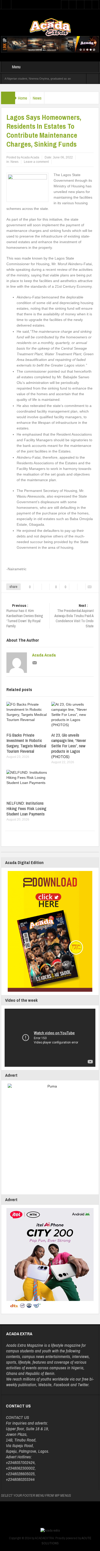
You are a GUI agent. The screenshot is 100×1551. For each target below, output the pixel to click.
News (37, 98)
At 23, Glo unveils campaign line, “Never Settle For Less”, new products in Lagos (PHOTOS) (68, 745)
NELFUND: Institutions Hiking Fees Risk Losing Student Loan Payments (26, 808)
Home (22, 98)
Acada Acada (44, 655)
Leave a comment (36, 162)
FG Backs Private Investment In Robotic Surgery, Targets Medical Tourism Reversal (26, 743)
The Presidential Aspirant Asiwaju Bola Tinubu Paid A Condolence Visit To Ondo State (74, 616)
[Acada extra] (50, 27)
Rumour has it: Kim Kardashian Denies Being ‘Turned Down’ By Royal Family (24, 616)
